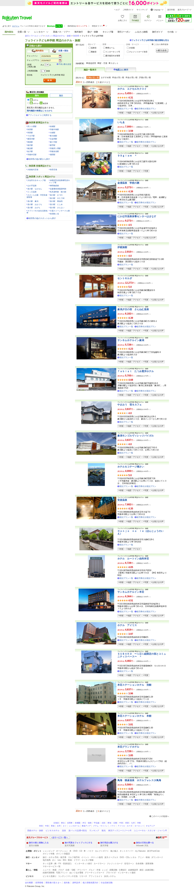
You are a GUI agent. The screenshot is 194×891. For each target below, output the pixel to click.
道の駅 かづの (56, 195)
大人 (42, 65)
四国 (127, 823)
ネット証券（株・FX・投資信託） (58, 863)
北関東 (69, 823)
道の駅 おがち (33, 208)
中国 (121, 823)
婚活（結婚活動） (147, 870)
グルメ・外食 (94, 870)
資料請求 (76, 882)
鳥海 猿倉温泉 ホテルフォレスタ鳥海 (139, 780)
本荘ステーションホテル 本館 (134, 716)
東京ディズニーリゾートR (119, 830)
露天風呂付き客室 (112, 56)
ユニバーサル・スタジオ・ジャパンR (150, 830)
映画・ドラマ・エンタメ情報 (81, 860)
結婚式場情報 (49, 872)
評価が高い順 (145, 77)
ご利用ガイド (128, 10)
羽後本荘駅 (32, 155)
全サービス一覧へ (60, 837)
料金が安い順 (118, 77)
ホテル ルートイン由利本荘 (133, 558)
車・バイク (89, 851)
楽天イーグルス (111, 857)
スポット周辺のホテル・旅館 (58, 36)
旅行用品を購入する (109, 842)
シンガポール (74, 826)
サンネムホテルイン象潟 (130, 340)
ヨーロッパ (139, 826)
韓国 (41, 826)
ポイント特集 (49, 854)
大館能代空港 (32, 170)
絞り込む (162, 50)
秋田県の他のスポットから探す (42, 218)
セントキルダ (124, 278)
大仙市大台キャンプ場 (36, 180)
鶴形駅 (30, 142)
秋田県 (76, 36)
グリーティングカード (94, 872)
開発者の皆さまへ (53, 882)
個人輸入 (114, 851)
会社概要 (29, 882)
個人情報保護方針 (90, 882)
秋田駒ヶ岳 (54, 214)
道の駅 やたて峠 (57, 198)
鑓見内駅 (31, 139)
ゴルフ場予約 (74, 857)
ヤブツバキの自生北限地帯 (37, 212)
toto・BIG (62, 860)
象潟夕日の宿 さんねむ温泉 (133, 309)
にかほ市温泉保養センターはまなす (136, 216)
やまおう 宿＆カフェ (129, 404)
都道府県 (92, 63)
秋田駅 (30, 129)
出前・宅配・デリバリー (76, 870)
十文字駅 (31, 136)
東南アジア (86, 826)
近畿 (115, 823)
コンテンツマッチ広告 (68, 876)
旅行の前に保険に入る (39, 842)
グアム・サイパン (100, 826)
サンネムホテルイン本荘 (130, 592)
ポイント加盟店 (63, 854)
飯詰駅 (30, 148)
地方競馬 (47, 860)
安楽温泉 (122, 500)
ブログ (61, 870)
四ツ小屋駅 (32, 126)
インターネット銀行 (83, 863)
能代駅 (30, 145)
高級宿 (93, 52)
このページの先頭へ (160, 816)
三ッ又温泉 (32, 192)
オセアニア (150, 826)
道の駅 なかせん (34, 189)
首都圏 (77, 823)
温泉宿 (93, 48)
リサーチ (83, 876)
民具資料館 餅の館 (58, 192)
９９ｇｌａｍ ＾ (127, 155)
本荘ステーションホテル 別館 (134, 685)
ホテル (35, 100)
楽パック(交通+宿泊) (78, 830)
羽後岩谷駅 (54, 151)
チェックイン (32, 56)
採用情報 (39, 882)
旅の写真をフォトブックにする (78, 842)
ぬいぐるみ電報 (76, 872)
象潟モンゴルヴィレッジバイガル (135, 435)
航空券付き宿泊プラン (146, 109)
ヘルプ (117, 10)
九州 (133, 823)
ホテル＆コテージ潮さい (130, 466)
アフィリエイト (95, 876)
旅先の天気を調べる (145, 842)
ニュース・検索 (50, 870)
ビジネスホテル (52, 830)
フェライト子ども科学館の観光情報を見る (150, 40)
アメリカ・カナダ (125, 826)
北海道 (56, 823)
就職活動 (113, 870)
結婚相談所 (133, 870)
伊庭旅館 (122, 247)
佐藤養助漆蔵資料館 (58, 189)
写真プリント (62, 872)
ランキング (94, 830)
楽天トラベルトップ (34, 36)
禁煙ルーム (110, 48)
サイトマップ (142, 10)
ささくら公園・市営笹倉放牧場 (37, 196)
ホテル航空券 (40, 103)
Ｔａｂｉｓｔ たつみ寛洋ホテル (135, 371)
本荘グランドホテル (128, 746)
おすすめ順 (106, 77)
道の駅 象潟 (32, 201)
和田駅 (30, 133)
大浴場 (132, 48)
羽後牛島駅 (54, 129)
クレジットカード (115, 863)
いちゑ (121, 122)
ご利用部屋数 (32, 71)
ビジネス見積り (50, 876)
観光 (104, 830)
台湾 (58, 826)
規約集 (67, 882)
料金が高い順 (131, 77)
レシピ (105, 870)
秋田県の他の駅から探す (39, 159)
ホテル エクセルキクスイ (132, 89)
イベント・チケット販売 (92, 857)
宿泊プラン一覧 (126, 109)
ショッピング (49, 851)
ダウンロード (157, 857)
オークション (62, 851)
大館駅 (52, 133)
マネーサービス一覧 (51, 866)
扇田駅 (52, 155)
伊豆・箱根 (87, 823)
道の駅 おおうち (34, 204)
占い (54, 860)
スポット (115, 63)
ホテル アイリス (127, 625)
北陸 (103, 823)
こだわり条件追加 (161, 44)
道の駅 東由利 (56, 201)
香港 (53, 826)
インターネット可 (112, 52)
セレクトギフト (102, 851)
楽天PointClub (153, 851)
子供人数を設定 (65, 64)
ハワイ (112, 826)
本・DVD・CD (75, 851)
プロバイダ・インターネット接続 (120, 872)
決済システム (110, 876)
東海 (109, 823)
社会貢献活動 (107, 882)
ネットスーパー (127, 851)
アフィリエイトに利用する (40, 115)
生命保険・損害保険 (144, 863)
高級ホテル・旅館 (35, 830)
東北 (63, 823)
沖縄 (139, 823)
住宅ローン (129, 863)
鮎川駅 (30, 151)
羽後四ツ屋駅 (55, 148)
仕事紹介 (123, 870)
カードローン (99, 863)
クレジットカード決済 (138, 52)
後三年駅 (53, 142)
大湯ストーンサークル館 (60, 211)
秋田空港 (53, 170)
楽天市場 (171, 10)
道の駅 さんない (57, 208)
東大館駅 (53, 136)
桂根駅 (52, 126)
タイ (64, 826)
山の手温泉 (32, 186)
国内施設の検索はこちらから (39, 110)
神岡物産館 (54, 186)
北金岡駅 (53, 139)
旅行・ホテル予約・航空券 (54, 857)
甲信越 (96, 823)
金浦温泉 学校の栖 (128, 183)
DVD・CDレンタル (128, 857)
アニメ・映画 (144, 857)
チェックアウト (33, 60)
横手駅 (52, 145)
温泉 (64, 830)
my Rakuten (140, 851)
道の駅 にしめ (56, 204)
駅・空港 (103, 63)
